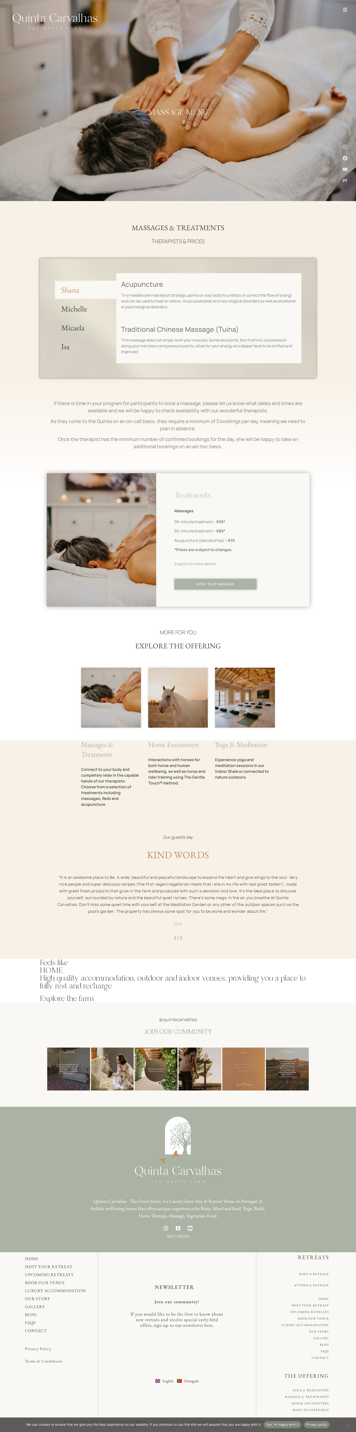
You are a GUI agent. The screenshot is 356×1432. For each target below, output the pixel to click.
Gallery (35, 1306)
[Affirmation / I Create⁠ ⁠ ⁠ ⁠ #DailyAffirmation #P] (243, 1069)
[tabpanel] (208, 318)
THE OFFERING (306, 1375)
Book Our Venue (45, 1282)
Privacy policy (316, 1424)
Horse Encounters (173, 744)
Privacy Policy (38, 1348)
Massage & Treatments (307, 1397)
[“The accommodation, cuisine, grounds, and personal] (68, 1069)
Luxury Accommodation (55, 1290)
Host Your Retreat (48, 1266)
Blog (31, 1314)
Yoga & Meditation (241, 744)
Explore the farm (67, 998)
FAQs (30, 1322)
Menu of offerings (311, 1410)
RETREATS (313, 1257)
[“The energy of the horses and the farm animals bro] (287, 1069)
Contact (36, 1330)
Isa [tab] (65, 347)
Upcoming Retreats (49, 1274)
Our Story (37, 1298)
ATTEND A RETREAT (311, 1285)
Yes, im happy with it (282, 1424)
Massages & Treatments (97, 749)
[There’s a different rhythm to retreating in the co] (199, 1069)
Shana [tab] (70, 290)
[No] (348, 1424)
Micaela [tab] (73, 328)
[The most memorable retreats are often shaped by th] (156, 1069)
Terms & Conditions (43, 1361)
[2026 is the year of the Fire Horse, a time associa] (112, 1069)
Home (32, 1258)
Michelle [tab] (74, 309)
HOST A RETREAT (314, 1274)
